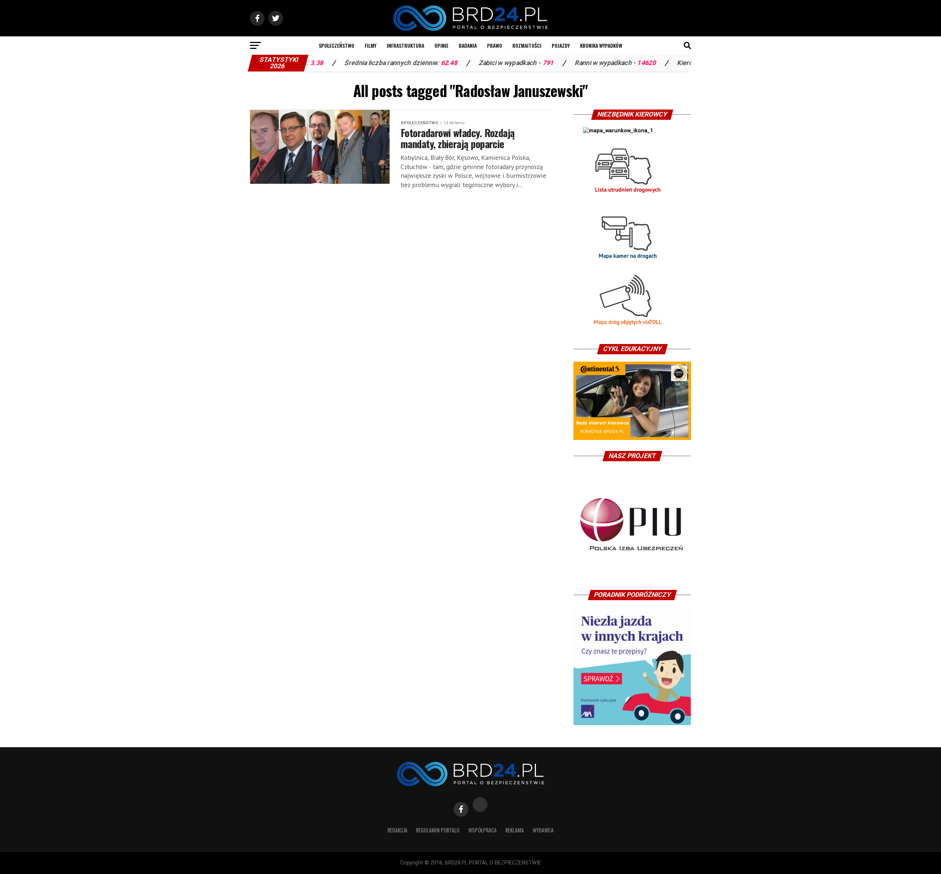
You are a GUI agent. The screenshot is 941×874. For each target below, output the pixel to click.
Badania (468, 45)
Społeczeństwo (336, 45)
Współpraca (482, 830)
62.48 (414, 63)
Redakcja (397, 830)
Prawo (494, 45)
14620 (612, 63)
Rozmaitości (526, 45)
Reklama (514, 830)
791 (513, 63)
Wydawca (543, 830)
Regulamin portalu (437, 830)
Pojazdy (561, 45)
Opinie (441, 45)
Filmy (370, 45)
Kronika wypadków (601, 45)
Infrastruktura (405, 45)
